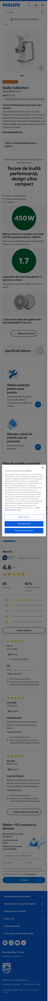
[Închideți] (41, 467)
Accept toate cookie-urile (23, 530)
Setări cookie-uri (23, 517)
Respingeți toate (23, 524)
